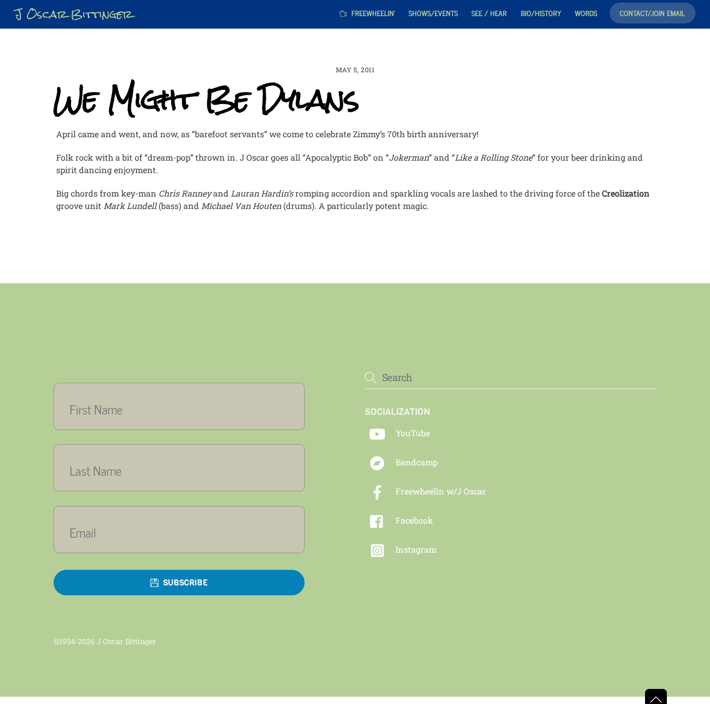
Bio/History (541, 13)
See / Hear (489, 13)
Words (586, 13)
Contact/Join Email (652, 13)
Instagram (415, 549)
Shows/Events (433, 13)
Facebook (413, 520)
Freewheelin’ (372, 13)
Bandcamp (415, 462)
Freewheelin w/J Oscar (439, 491)
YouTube (411, 432)
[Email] (185, 532)
